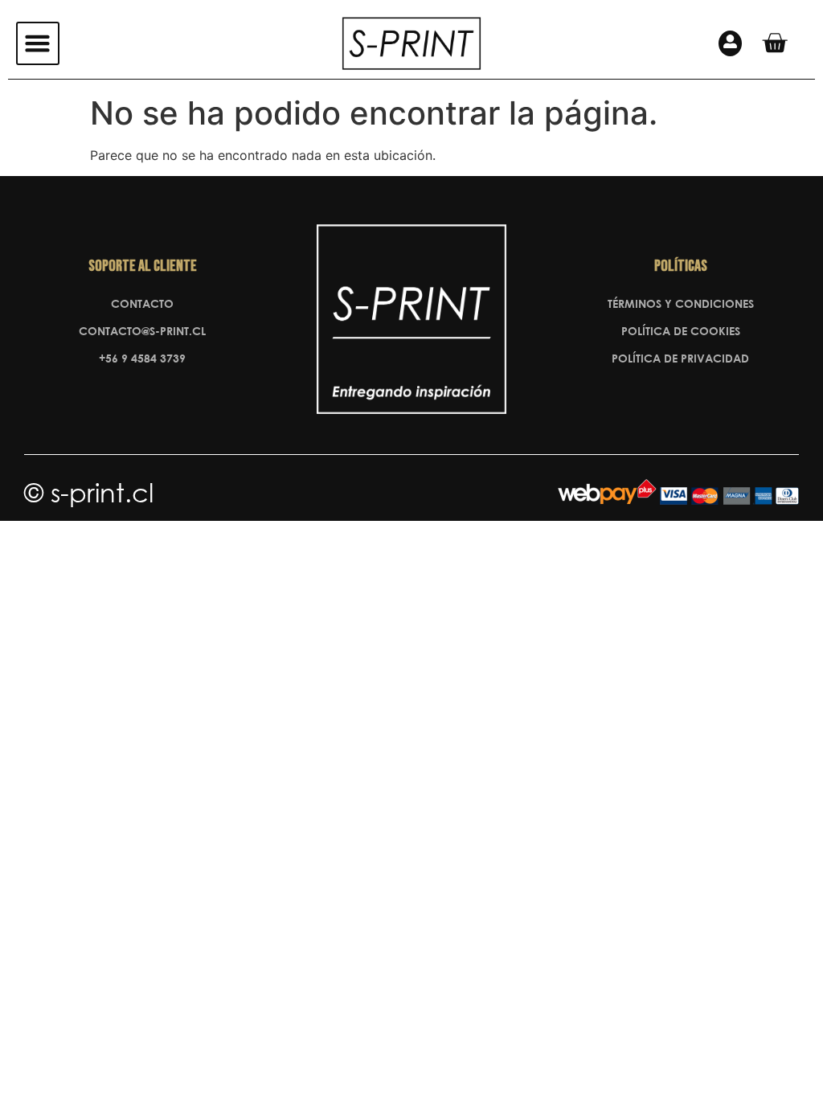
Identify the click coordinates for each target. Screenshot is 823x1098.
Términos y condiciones (681, 303)
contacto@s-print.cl (142, 331)
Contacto (142, 303)
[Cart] (774, 43)
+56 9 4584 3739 (142, 358)
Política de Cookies (680, 331)
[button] (37, 43)
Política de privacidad (680, 358)
